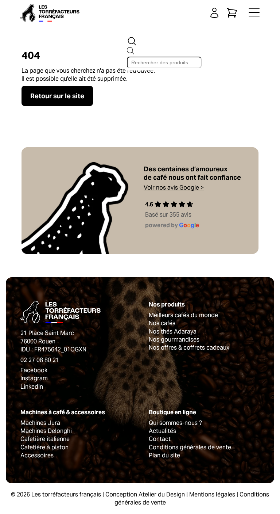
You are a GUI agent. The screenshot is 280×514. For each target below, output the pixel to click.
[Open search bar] (132, 41)
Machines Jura (40, 423)
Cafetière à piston (44, 447)
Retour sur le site (57, 96)
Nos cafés (162, 323)
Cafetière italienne (45, 439)
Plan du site (164, 455)
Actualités (162, 431)
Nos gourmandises (174, 339)
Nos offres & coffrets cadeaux (189, 347)
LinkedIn (31, 387)
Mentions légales (212, 494)
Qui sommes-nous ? (175, 423)
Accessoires (37, 455)
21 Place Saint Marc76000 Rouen (47, 337)
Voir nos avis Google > (174, 187)
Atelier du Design (162, 494)
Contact (160, 439)
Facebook (33, 370)
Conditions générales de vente (190, 447)
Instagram (34, 378)
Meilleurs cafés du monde (183, 315)
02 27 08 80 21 (39, 360)
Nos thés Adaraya (173, 331)
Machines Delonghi (46, 431)
